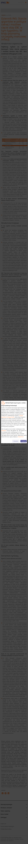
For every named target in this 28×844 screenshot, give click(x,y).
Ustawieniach (21, 436)
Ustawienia (3, 430)
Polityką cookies (10, 417)
